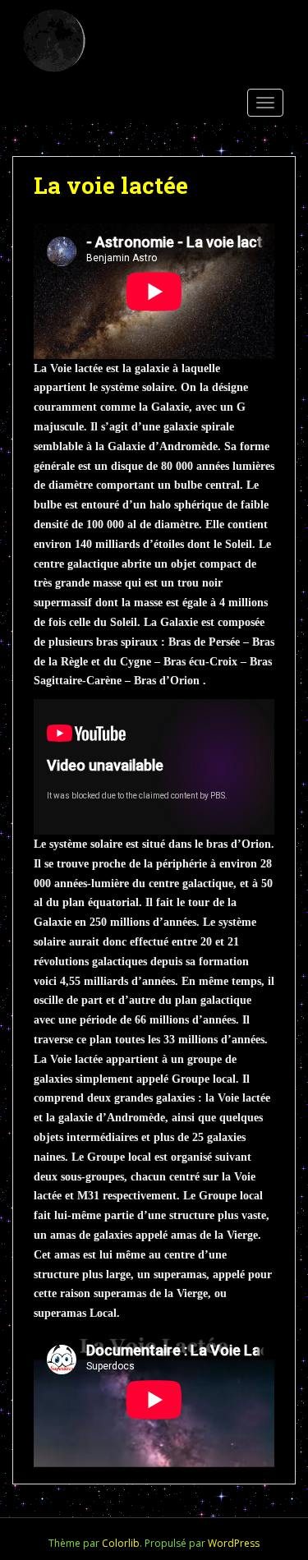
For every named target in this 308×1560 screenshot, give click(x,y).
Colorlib (121, 1543)
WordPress (234, 1543)
